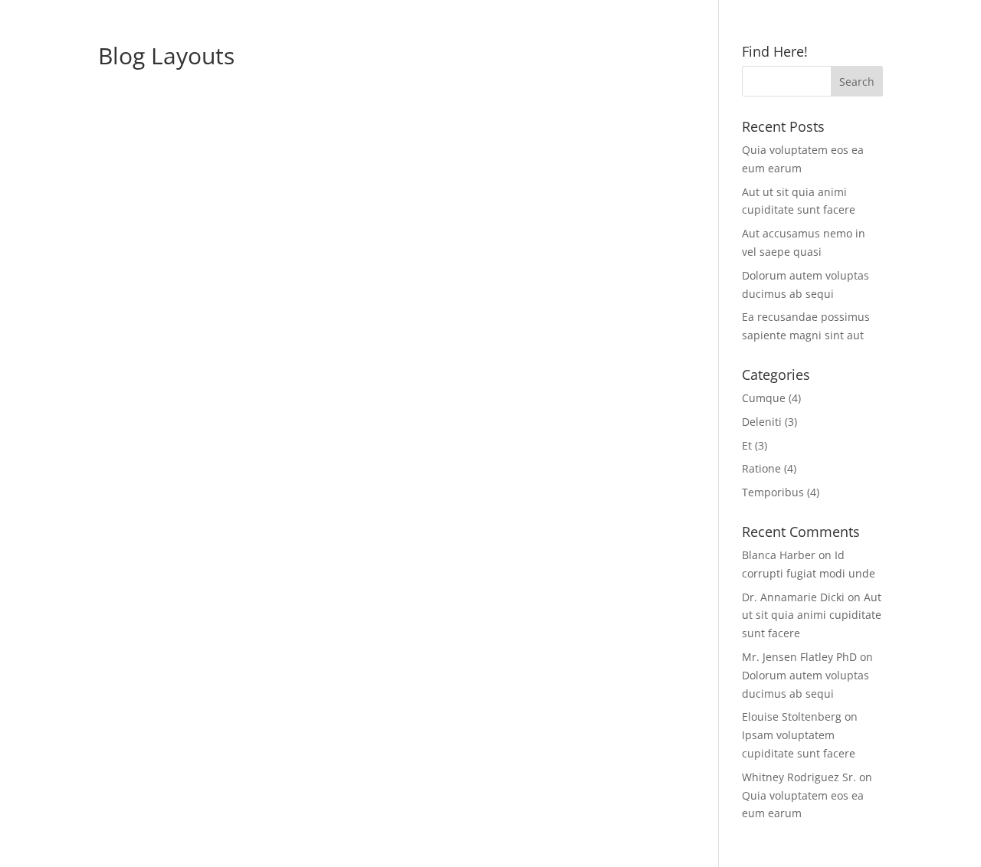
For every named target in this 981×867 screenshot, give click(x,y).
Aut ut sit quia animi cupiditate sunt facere (811, 615)
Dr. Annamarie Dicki (793, 597)
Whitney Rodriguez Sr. (799, 777)
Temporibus (773, 492)
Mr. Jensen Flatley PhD (799, 656)
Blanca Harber (778, 555)
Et (747, 445)
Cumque (764, 398)
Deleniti (762, 421)
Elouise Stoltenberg (792, 716)
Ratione (761, 468)
